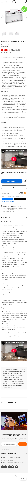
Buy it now (14, 188)
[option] (14, 16)
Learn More (20, 199)
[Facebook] (2, 466)
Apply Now (8, 199)
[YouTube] (12, 466)
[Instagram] (9, 466)
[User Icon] (21, 2)
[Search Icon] (7, 2)
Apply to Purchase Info (8, 201)
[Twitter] (5, 466)
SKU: (2, 46)
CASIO (9, 44)
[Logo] (14, 1)
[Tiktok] (16, 466)
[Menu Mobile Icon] (2, 2)
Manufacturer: (4, 44)
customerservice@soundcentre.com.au (16, 462)
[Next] (25, 16)
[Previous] (2, 16)
